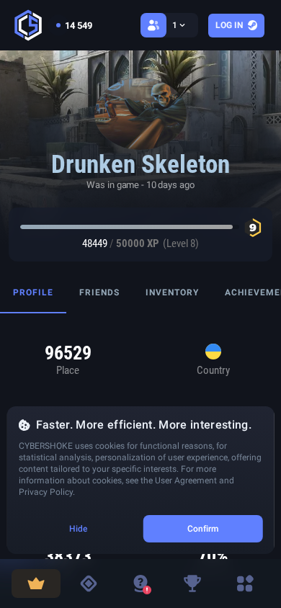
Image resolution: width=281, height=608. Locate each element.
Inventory (172, 292)
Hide (78, 529)
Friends (99, 292)
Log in (229, 25)
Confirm (203, 529)
